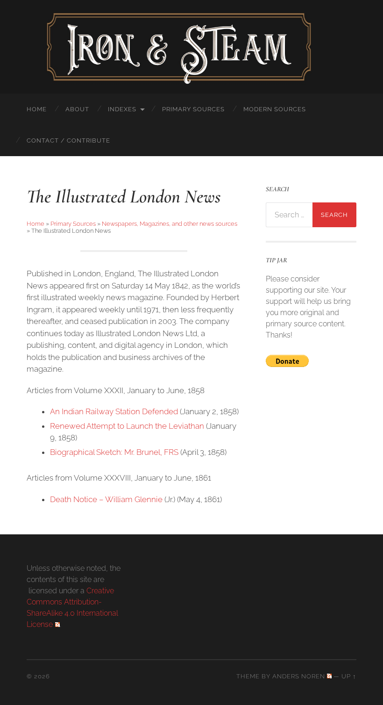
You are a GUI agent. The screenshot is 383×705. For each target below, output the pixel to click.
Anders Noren (298, 676)
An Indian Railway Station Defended (114, 411)
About (77, 109)
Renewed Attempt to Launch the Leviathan (127, 426)
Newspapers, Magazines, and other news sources (169, 223)
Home (37, 109)
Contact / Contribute (68, 140)
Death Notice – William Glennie (106, 499)
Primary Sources (193, 109)
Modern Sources (274, 109)
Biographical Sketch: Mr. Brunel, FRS (114, 452)
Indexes (122, 109)
